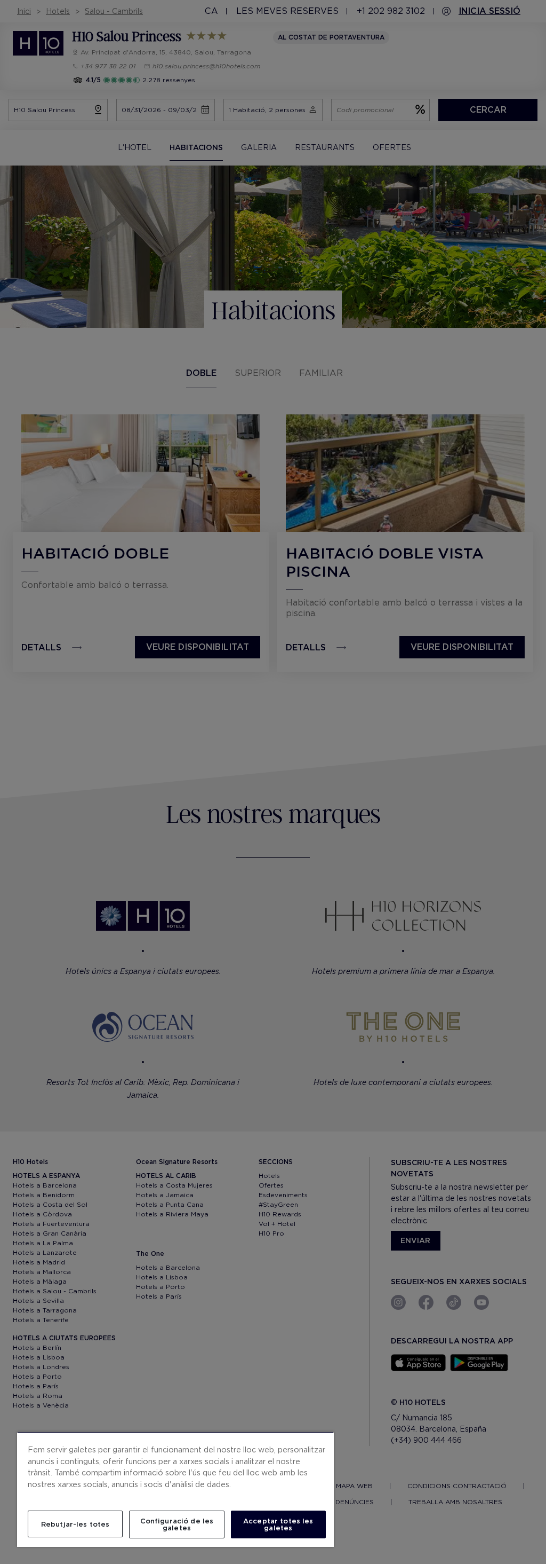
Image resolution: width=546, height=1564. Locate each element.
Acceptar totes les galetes (278, 1524)
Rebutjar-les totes (75, 1524)
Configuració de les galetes (176, 1524)
